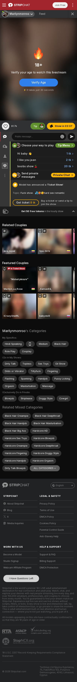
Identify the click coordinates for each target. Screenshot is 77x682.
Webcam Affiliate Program (17, 567)
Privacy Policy (47, 503)
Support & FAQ (48, 554)
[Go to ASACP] (21, 632)
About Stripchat (15, 503)
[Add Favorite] (5, 126)
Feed (42, 14)
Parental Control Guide (52, 530)
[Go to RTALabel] (7, 631)
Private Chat (61, 175)
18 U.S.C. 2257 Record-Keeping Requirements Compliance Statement (33, 654)
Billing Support (48, 561)
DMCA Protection (49, 567)
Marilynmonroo (14, 331)
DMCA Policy (47, 517)
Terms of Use (47, 510)
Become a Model (12, 554)
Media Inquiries (15, 523)
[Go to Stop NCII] (24, 641)
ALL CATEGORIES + (45, 468)
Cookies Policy (48, 523)
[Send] (71, 136)
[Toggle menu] (4, 5)
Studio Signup (11, 561)
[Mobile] (30, 344)
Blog (9, 510)
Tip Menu (64, 145)
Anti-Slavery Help (49, 536)
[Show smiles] (62, 136)
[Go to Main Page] (23, 5)
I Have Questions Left (21, 578)
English (60, 485)
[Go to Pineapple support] (6, 641)
